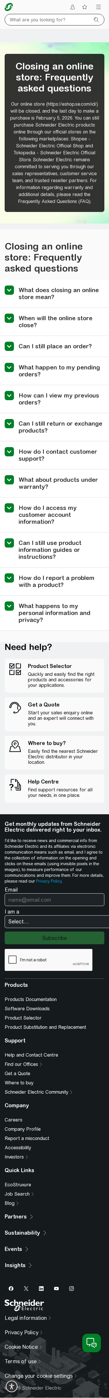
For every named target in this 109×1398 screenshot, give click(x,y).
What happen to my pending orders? (59, 371)
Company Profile (23, 1129)
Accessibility (18, 1147)
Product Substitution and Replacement (45, 1027)
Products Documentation (31, 999)
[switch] (12, 1386)
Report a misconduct (27, 1138)
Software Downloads (27, 1008)
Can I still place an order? (55, 346)
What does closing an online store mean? (59, 293)
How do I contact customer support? (58, 455)
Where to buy (19, 1083)
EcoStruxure (18, 1184)
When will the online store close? (55, 321)
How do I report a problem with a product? (56, 581)
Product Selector (23, 1018)
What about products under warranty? (58, 483)
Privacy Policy (48, 881)
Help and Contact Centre (31, 1055)
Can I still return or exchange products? (60, 427)
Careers (13, 1120)
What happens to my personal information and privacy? (54, 613)
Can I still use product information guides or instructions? (50, 549)
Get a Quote (17, 1073)
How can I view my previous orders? (59, 399)
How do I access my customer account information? (48, 514)
